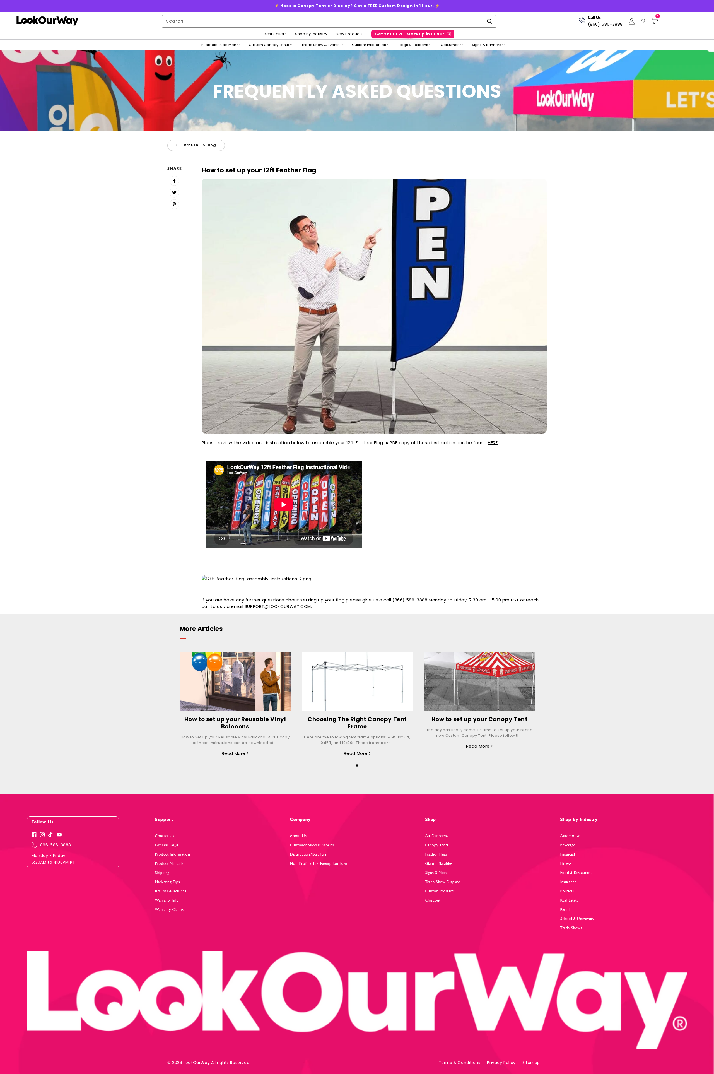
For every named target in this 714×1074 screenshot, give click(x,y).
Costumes (450, 45)
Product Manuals (169, 863)
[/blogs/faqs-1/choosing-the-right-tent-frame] (357, 681)
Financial (567, 854)
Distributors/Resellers (308, 854)
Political (567, 891)
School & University (577, 918)
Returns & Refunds (170, 891)
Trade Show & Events (320, 45)
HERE (493, 443)
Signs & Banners (486, 45)
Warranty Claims (169, 909)
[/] (47, 21)
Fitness (565, 863)
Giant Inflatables (439, 863)
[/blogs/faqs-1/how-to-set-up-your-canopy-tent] (479, 681)
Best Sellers (275, 34)
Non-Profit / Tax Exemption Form (319, 863)
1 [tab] (357, 765)
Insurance (568, 882)
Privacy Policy (501, 1062)
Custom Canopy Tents (269, 45)
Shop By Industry (311, 34)
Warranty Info (167, 900)
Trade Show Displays (443, 882)
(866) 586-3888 (605, 24)
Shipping (162, 872)
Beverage (567, 845)
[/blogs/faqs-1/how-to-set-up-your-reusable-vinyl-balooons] (235, 681)
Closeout (433, 900)
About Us (298, 836)
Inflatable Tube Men (218, 45)
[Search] (489, 21)
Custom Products (440, 891)
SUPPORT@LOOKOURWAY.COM (278, 606)
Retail (565, 909)
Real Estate (569, 900)
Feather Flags (436, 854)
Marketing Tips (167, 882)
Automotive (570, 836)
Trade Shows (571, 928)
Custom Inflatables (369, 45)
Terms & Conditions (460, 1062)
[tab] (357, 764)
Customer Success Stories (312, 845)
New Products (349, 34)
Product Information (172, 854)
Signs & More (436, 872)
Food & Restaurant (576, 872)
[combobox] (329, 21)
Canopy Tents (436, 845)
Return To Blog (200, 145)
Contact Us (164, 836)
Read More (234, 753)
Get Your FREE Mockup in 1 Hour (410, 34)
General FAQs (166, 845)
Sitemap (531, 1062)
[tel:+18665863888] (581, 22)
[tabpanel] (235, 704)
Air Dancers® (436, 836)
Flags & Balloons (413, 45)
